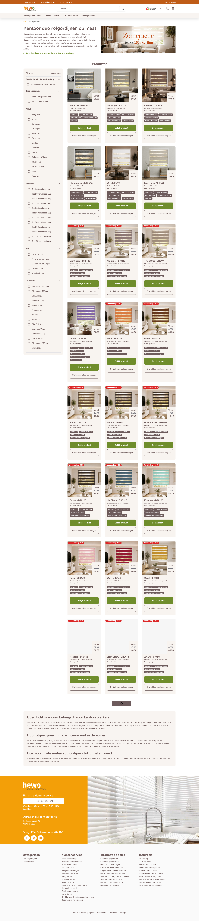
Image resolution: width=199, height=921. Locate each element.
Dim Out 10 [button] (38, 324)
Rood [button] (35, 171)
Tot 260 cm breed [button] (41, 199)
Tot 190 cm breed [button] (41, 241)
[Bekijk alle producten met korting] (138, 39)
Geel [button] (35, 143)
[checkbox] (28, 84)
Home (25, 21)
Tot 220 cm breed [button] (41, 232)
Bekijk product (84, 128)
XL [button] (35, 315)
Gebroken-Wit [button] (39, 157)
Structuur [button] (38, 254)
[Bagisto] (30, 8)
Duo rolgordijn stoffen (32, 16)
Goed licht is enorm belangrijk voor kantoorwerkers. (49, 53)
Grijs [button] (36, 124)
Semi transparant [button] (41, 97)
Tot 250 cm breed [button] (41, 194)
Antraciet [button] (38, 166)
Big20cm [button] (37, 296)
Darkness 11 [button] (38, 329)
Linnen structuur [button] (41, 264)
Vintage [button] (36, 348)
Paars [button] (36, 148)
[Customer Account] (160, 8)
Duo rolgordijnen (52, 16)
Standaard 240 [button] (40, 343)
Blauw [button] (36, 152)
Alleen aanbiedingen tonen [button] (43, 84)
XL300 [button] (36, 319)
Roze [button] (35, 176)
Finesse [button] (37, 310)
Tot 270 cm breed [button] (41, 203)
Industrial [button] (37, 338)
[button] (167, 8)
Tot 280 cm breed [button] (41, 208)
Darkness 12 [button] (38, 334)
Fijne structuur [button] (40, 259)
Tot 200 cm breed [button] (41, 227)
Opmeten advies (71, 16)
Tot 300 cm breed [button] (41, 222)
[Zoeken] (123, 8)
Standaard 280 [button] (40, 286)
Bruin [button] (36, 129)
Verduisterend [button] (40, 101)
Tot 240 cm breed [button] (41, 189)
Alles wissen (56, 73)
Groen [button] (36, 138)
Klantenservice (170, 2)
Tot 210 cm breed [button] (41, 236)
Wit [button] (35, 119)
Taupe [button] (36, 162)
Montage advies (88, 16)
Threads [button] (37, 305)
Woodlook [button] (38, 273)
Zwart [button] (36, 133)
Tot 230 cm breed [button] (41, 217)
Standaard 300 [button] (40, 291)
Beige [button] (36, 114)
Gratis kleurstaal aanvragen (84, 136)
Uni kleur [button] (37, 268)
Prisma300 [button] (38, 301)
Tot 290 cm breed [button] (41, 213)
